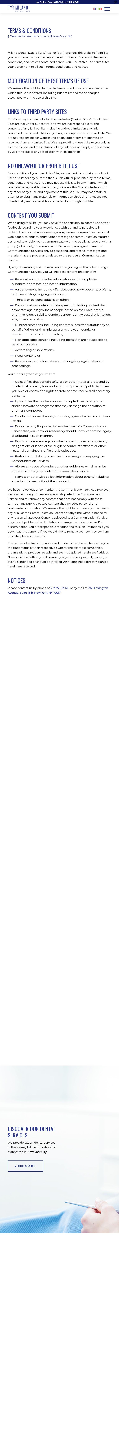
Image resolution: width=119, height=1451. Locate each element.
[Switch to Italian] (100, 9)
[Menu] (107, 8)
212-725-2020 (60, 588)
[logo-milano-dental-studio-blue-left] (19, 9)
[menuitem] (94, 9)
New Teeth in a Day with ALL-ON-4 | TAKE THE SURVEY (57, 2)
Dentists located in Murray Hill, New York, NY (40, 36)
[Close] (115, 2)
